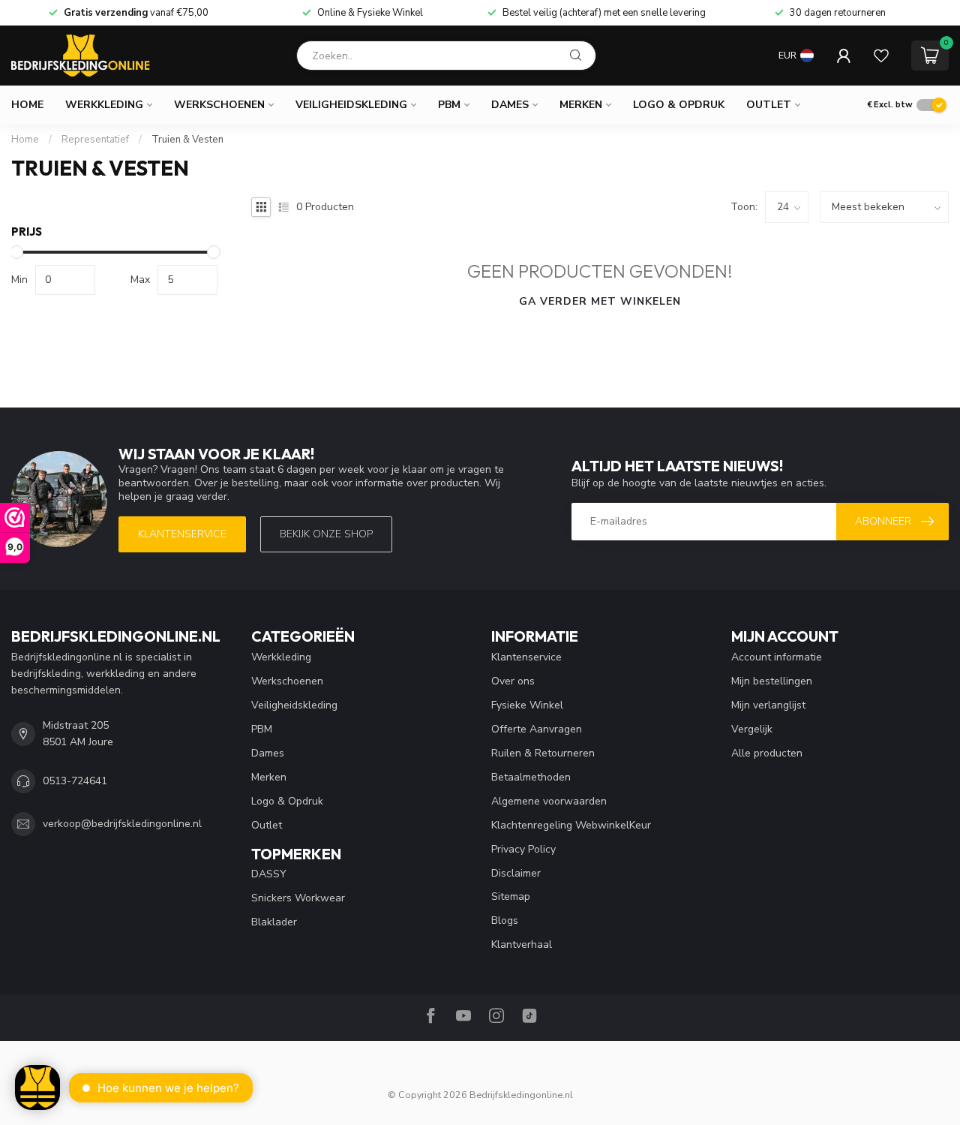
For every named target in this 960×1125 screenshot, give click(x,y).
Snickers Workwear (298, 898)
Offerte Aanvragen (536, 729)
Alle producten (766, 753)
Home (27, 105)
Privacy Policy (523, 849)
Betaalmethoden (531, 777)
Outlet (768, 105)
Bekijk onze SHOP (326, 534)
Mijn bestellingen (771, 681)
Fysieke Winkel (527, 705)
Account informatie (776, 657)
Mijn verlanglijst (768, 705)
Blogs (504, 920)
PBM (449, 105)
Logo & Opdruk (678, 105)
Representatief (95, 139)
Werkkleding (104, 105)
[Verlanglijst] (881, 56)
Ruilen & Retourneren (543, 753)
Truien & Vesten (188, 139)
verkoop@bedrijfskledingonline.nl (122, 824)
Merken (581, 105)
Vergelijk (751, 729)
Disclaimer (516, 873)
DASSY (268, 874)
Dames (510, 105)
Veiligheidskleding (351, 105)
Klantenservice (182, 534)
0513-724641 (75, 781)
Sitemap (510, 896)
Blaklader (274, 922)
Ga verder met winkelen (600, 301)
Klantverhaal (521, 944)
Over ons (513, 681)
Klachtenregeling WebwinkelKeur (571, 825)
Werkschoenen (219, 105)
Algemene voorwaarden (549, 801)
